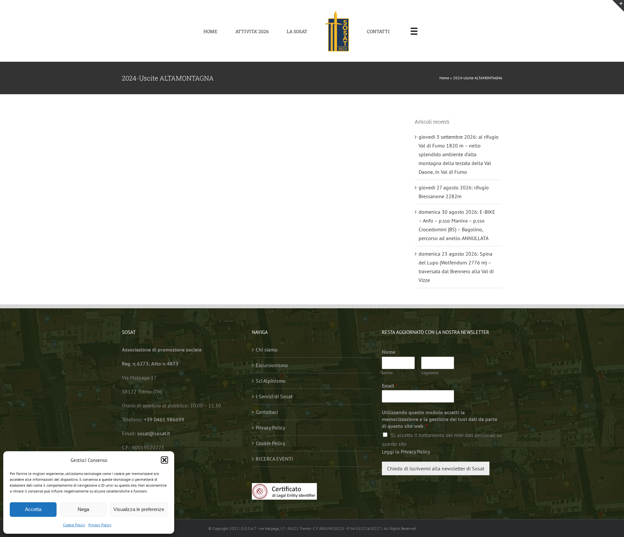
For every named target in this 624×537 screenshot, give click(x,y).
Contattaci (267, 412)
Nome (388, 352)
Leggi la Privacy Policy (406, 451)
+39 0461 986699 (164, 419)
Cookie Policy (74, 524)
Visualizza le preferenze (138, 509)
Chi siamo (267, 349)
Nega (83, 509)
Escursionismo (272, 365)
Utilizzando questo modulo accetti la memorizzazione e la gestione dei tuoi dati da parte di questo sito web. (439, 419)
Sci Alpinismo (271, 380)
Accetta (33, 509)
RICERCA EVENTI (274, 458)
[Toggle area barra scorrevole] (618, 6)
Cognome (429, 373)
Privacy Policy (99, 524)
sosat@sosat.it (153, 433)
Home (444, 77)
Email (389, 385)
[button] (164, 460)
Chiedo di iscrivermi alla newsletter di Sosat (435, 468)
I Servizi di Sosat (274, 396)
